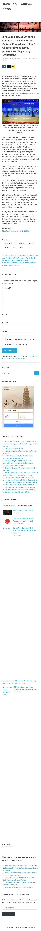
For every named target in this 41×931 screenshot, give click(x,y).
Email (5, 323)
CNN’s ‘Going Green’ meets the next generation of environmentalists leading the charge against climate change (18, 463)
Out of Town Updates (13, 860)
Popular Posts (9, 506)
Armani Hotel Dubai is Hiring (23, 510)
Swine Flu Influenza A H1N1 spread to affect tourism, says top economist (24, 530)
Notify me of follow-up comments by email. (20, 339)
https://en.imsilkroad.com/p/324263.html (16, 231)
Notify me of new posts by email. (16, 344)
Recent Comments (25, 506)
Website (5, 331)
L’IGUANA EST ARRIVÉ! (14, 449)
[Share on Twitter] (9, 66)
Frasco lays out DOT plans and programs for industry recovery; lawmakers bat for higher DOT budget (20, 444)
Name (5, 314)
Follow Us (7, 845)
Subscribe (9, 914)
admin (19, 58)
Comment (6, 288)
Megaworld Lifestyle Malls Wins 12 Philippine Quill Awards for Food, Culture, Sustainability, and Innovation (20, 868)
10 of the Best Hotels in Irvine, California (19, 887)
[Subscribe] (13, 66)
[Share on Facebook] (4, 66)
